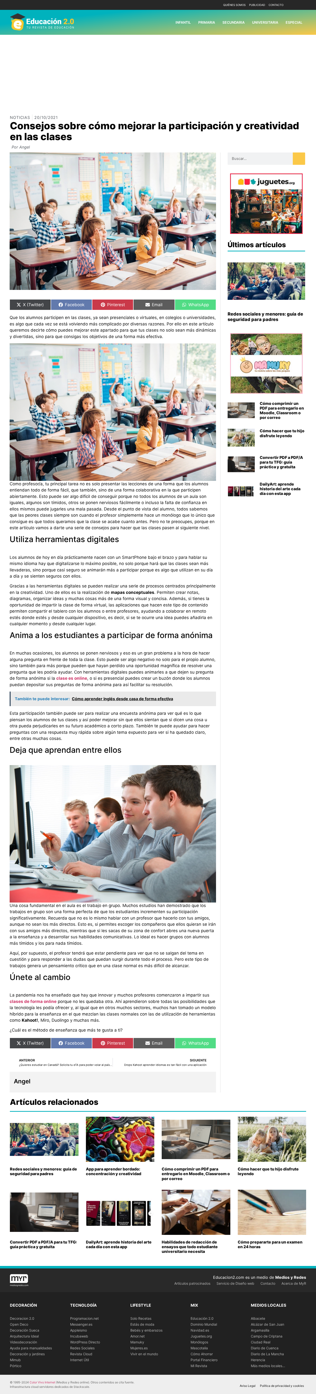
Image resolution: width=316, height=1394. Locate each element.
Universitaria (265, 22)
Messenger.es (81, 1324)
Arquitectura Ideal (24, 1336)
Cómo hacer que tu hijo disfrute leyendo (282, 433)
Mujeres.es (139, 1348)
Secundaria (233, 22)
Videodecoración (23, 1342)
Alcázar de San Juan (267, 1324)
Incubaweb (79, 1336)
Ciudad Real (260, 1342)
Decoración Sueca (24, 1330)
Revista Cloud (81, 1354)
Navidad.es (200, 1330)
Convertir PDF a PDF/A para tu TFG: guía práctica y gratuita (281, 462)
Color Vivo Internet (42, 1382)
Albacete (258, 1318)
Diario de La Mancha (267, 1354)
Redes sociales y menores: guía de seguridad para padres (265, 316)
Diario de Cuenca (264, 1348)
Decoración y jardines (27, 1354)
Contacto (276, 5)
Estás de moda (142, 1324)
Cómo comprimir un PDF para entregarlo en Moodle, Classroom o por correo (282, 410)
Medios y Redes (290, 1277)
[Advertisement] (158, 71)
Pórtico (15, 1366)
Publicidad (257, 5)
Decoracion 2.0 (22, 1318)
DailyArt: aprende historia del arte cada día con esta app (280, 489)
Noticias (20, 117)
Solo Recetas (140, 1318)
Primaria (206, 22)
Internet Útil (79, 1360)
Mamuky (137, 1342)
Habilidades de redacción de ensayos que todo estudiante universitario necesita (190, 1247)
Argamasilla (260, 1330)
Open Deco (19, 1324)
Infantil (183, 22)
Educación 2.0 (202, 1318)
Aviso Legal (248, 1386)
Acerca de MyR (293, 1283)
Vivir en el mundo (144, 1354)
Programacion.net (84, 1318)
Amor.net (137, 1336)
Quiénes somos (234, 5)
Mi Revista (199, 1366)
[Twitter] (302, 5)
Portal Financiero (204, 1360)
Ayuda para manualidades (31, 1348)
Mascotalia (199, 1348)
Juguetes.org (201, 1336)
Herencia (258, 1360)
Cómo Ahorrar (202, 1354)
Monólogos (199, 1342)
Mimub (15, 1360)
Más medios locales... (268, 1366)
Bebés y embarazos (146, 1330)
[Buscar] (299, 158)
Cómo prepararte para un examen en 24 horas (270, 1244)
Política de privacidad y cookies (282, 1386)
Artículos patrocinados (192, 1283)
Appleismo (78, 1330)
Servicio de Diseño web (235, 1283)
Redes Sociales (82, 1348)
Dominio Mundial (204, 1324)
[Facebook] (294, 5)
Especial (294, 22)
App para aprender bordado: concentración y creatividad (113, 1171)
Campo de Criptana (266, 1336)
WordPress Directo (85, 1342)
